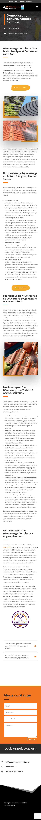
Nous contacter (20, 88)
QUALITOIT (6, 547)
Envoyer (32, 739)
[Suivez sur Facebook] (20, 810)
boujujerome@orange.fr (18, 33)
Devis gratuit (20, 288)
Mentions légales (9, 805)
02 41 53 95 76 (14, 28)
